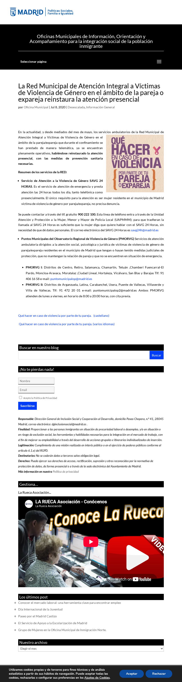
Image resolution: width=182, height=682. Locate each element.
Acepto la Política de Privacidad (40, 397)
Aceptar (131, 674)
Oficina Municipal (36, 107)
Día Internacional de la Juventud (40, 609)
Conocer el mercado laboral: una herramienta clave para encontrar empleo (69, 602)
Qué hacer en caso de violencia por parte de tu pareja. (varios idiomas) (66, 324)
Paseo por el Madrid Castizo (37, 616)
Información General (100, 107)
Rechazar (159, 674)
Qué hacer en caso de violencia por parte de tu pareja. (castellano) (63, 315)
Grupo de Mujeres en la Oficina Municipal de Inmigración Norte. (62, 630)
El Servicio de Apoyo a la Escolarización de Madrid (52, 623)
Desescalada (76, 107)
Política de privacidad (66, 471)
